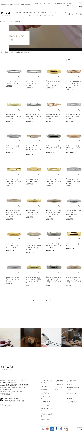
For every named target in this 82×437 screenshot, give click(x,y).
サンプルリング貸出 (40, 3)
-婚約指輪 (44, 386)
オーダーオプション (35, 15)
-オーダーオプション (46, 409)
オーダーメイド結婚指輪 (13, 21)
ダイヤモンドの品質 (46, 12)
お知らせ (69, 3)
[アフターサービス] (72, 340)
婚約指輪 (25, 12)
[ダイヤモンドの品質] (51, 340)
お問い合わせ (51, 3)
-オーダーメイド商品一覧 (46, 382)
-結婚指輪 (44, 389)
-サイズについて (45, 402)
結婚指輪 (18, 12)
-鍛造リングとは (45, 419)
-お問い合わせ (59, 384)
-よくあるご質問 (71, 381)
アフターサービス (47, 15)
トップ (2, 21)
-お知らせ (69, 384)
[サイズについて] (10, 340)
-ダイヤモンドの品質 (46, 415)
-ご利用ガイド (45, 393)
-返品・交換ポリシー (73, 402)
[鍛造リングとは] (30, 340)
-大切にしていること (46, 397)
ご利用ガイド (69, 5)
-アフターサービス (59, 388)
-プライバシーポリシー (73, 394)
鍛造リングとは (34, 12)
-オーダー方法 (45, 405)
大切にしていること (60, 12)
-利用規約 (69, 398)
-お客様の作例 (59, 381)
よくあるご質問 (61, 3)
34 (46, 300)
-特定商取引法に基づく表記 (73, 388)
